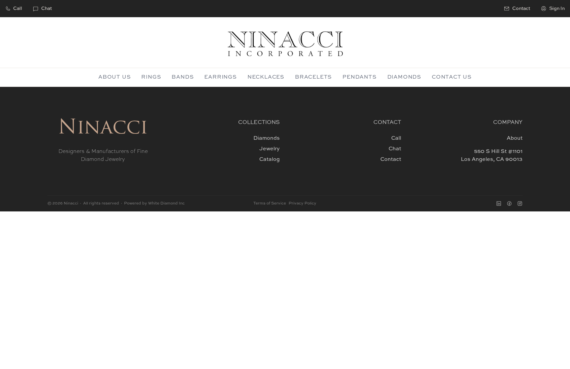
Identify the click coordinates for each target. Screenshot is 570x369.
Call (17, 8)
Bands (183, 77)
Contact (390, 159)
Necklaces (265, 77)
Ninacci (103, 128)
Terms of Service (269, 203)
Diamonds (404, 77)
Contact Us (452, 77)
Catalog (269, 159)
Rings (151, 77)
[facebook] (509, 203)
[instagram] (519, 203)
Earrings (220, 77)
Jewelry (269, 149)
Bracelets (313, 77)
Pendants (359, 77)
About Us (114, 77)
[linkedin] (498, 203)
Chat (46, 8)
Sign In (557, 8)
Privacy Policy (302, 203)
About (514, 138)
